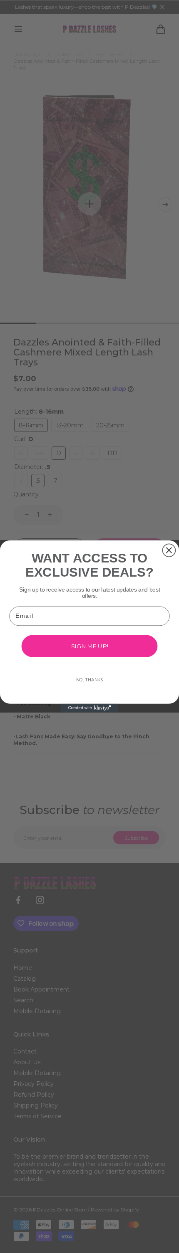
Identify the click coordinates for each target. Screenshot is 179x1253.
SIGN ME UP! (89, 646)
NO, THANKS (89, 680)
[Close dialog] (168, 550)
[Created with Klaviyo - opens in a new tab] (89, 708)
